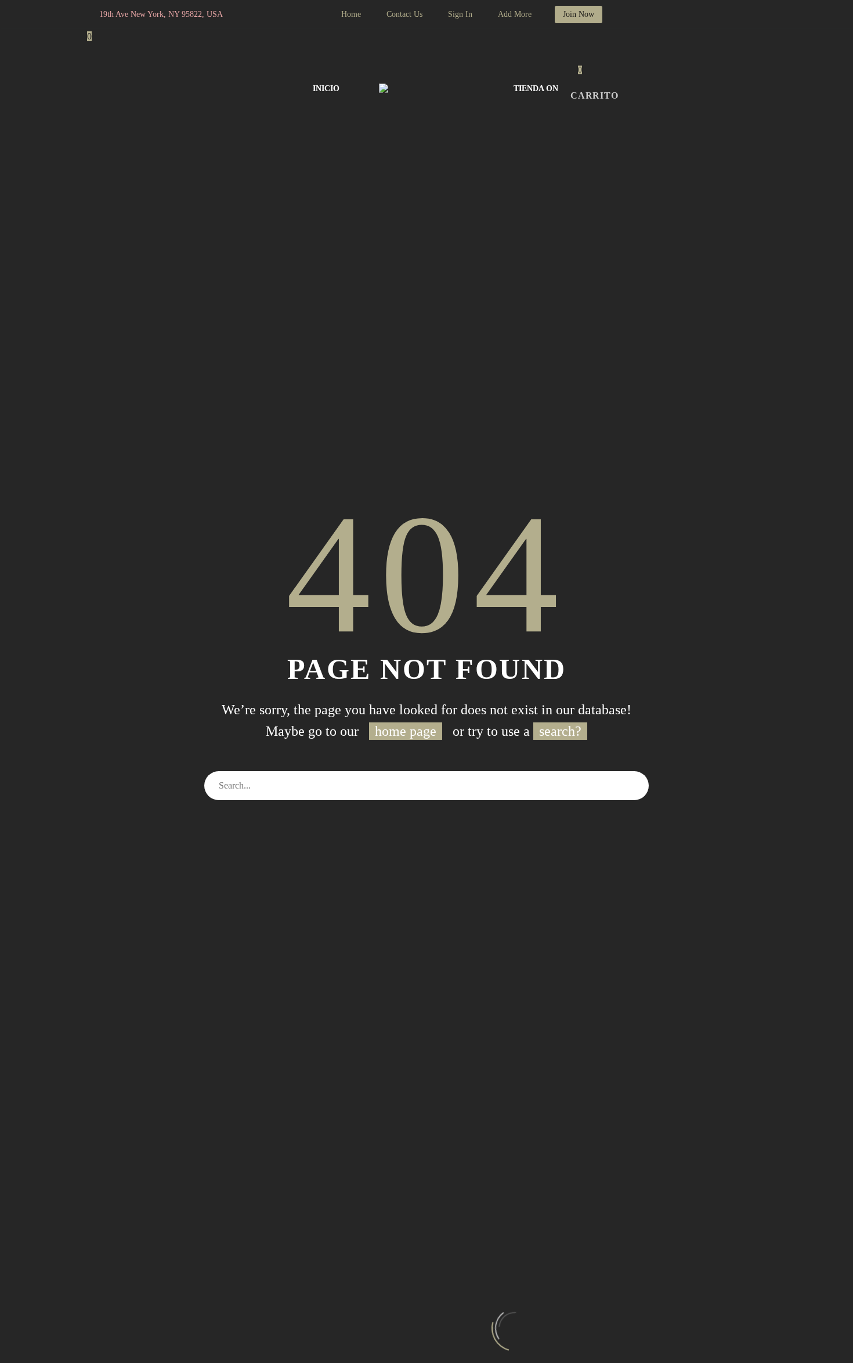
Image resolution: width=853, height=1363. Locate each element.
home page (405, 731)
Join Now (578, 14)
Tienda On (536, 88)
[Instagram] (286, 14)
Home (351, 14)
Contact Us (404, 14)
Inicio (326, 88)
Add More (515, 14)
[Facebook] (269, 14)
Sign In (460, 14)
